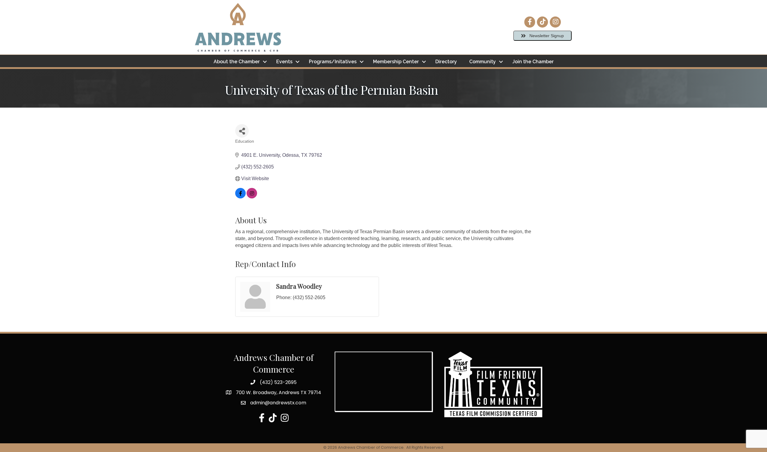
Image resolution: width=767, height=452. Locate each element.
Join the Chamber (533, 61)
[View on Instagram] (252, 196)
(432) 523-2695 (278, 382)
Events (284, 61)
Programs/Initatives (333, 61)
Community (482, 61)
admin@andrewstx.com (278, 402)
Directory (446, 61)
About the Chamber (237, 61)
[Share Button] (242, 131)
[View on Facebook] (240, 196)
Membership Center (396, 61)
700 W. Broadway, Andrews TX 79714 (278, 392)
